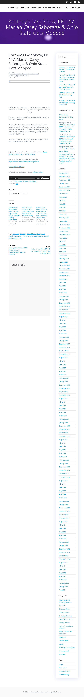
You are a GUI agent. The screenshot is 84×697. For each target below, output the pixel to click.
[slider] (46, 178)
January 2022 (63, 183)
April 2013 (62, 535)
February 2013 (64, 542)
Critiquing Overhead (65, 616)
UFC (20, 238)
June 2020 (62, 245)
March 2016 (63, 416)
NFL (27, 236)
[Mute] (42, 178)
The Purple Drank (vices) (67, 647)
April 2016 (62, 412)
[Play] (11, 178)
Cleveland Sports (64, 609)
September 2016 (64, 395)
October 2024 (63, 173)
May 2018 (62, 327)
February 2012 (64, 583)
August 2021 (63, 197)
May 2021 (62, 207)
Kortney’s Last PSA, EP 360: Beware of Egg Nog (66, 95)
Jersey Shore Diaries (65, 619)
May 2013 (62, 532)
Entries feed (63, 668)
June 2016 (62, 405)
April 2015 (62, 453)
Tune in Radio (30, 154)
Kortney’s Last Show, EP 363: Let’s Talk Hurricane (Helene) (67, 69)
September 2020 (64, 235)
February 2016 (64, 419)
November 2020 (64, 228)
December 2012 (64, 549)
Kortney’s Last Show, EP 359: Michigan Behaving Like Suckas (67, 102)
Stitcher (11, 154)
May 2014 (62, 491)
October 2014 (63, 474)
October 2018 (63, 310)
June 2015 (62, 446)
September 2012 (64, 559)
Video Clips (36, 8)
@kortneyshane (38, 172)
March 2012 (63, 580)
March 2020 (63, 255)
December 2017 (64, 344)
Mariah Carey (13, 236)
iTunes (45, 152)
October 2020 (63, 231)
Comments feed (64, 671)
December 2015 (64, 426)
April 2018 (62, 330)
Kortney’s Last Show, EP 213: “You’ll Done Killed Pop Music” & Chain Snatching (28, 211)
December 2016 (64, 385)
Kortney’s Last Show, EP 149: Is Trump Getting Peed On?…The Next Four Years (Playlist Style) (41, 212)
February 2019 (64, 296)
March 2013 (63, 539)
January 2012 (63, 586)
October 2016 (63, 392)
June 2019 (62, 282)
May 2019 (62, 286)
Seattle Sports (19, 75)
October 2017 (63, 351)
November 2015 (64, 429)
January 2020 (63, 262)
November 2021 (64, 190)
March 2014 (63, 498)
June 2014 (62, 487)
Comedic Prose (64, 612)
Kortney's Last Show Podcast (18, 74)
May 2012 (62, 573)
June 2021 (62, 204)
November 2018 (64, 306)
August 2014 (63, 481)
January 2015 (63, 463)
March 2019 (63, 293)
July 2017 (62, 361)
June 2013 (62, 528)
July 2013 (62, 525)
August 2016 (63, 399)
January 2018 (63, 341)
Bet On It (62, 606)
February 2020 (64, 259)
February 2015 (64, 460)
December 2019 (64, 265)
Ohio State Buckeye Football (39, 236)
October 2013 (63, 515)
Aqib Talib (16, 234)
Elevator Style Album (52, 8)
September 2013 (64, 518)
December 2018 (64, 303)
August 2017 (63, 358)
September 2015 (64, 436)
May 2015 (62, 450)
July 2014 (62, 484)
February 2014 (64, 501)
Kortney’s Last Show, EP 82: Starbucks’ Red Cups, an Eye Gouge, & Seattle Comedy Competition (14, 213)
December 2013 (64, 508)
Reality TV (62, 637)
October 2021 (63, 194)
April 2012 (62, 576)
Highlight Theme (55, 692)
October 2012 (63, 556)
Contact (25, 8)
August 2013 (63, 522)
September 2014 (64, 477)
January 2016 (63, 423)
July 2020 (62, 241)
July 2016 (62, 402)
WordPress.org (64, 675)
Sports (26, 75)
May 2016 (62, 409)
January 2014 (63, 504)
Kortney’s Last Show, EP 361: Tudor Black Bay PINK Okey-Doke (67, 87)
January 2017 (63, 381)
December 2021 (64, 187)
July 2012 (62, 566)
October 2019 (63, 272)
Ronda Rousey (13, 238)
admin (12, 72)
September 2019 (64, 276)
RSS (17, 184)
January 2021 (63, 221)
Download (32, 181)
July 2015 (62, 443)
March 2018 (63, 334)
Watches (62, 654)
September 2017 (64, 354)
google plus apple (65, 147)
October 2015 (63, 433)
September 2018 (64, 313)
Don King (23, 234)
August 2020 (63, 238)
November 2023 (64, 180)
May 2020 (62, 248)
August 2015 (63, 440)
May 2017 (62, 368)
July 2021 (62, 200)
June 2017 (62, 364)
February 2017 (64, 378)
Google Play (18, 154)
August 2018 (63, 317)
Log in (61, 664)
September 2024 (64, 177)
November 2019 (64, 269)
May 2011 (62, 590)
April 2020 (62, 252)
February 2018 (64, 337)
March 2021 (63, 214)
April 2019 (62, 289)
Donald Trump (31, 234)
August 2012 (63, 563)
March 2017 (63, 375)
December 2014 (64, 467)
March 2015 (63, 457)
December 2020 (64, 224)
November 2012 (64, 552)
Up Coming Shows (72, 8)
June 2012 (62, 569)
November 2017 (64, 347)
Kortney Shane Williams (16, 167)
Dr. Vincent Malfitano (66, 154)
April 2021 (62, 211)
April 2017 (62, 371)
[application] (29, 178)
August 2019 (63, 279)
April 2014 (62, 494)
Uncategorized (64, 651)
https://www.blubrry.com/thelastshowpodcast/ (24, 162)
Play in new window (21, 181)
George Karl (41, 234)
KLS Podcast (13, 8)
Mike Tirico (22, 236)
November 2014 (64, 470)
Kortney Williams (64, 623)
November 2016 (64, 388)
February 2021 (64, 218)
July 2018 (62, 320)
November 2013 (64, 511)
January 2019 (63, 300)
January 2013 (63, 545)
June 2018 (62, 323)
